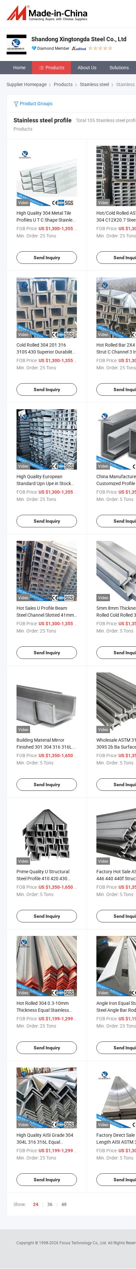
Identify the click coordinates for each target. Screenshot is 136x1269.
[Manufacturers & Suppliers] (48, 13)
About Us (87, 67)
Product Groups (35, 103)
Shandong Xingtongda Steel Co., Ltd (78, 39)
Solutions (119, 67)
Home (19, 67)
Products (55, 67)
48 (64, 1204)
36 (49, 1204)
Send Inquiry (47, 257)
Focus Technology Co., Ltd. (83, 1242)
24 (35, 1204)
